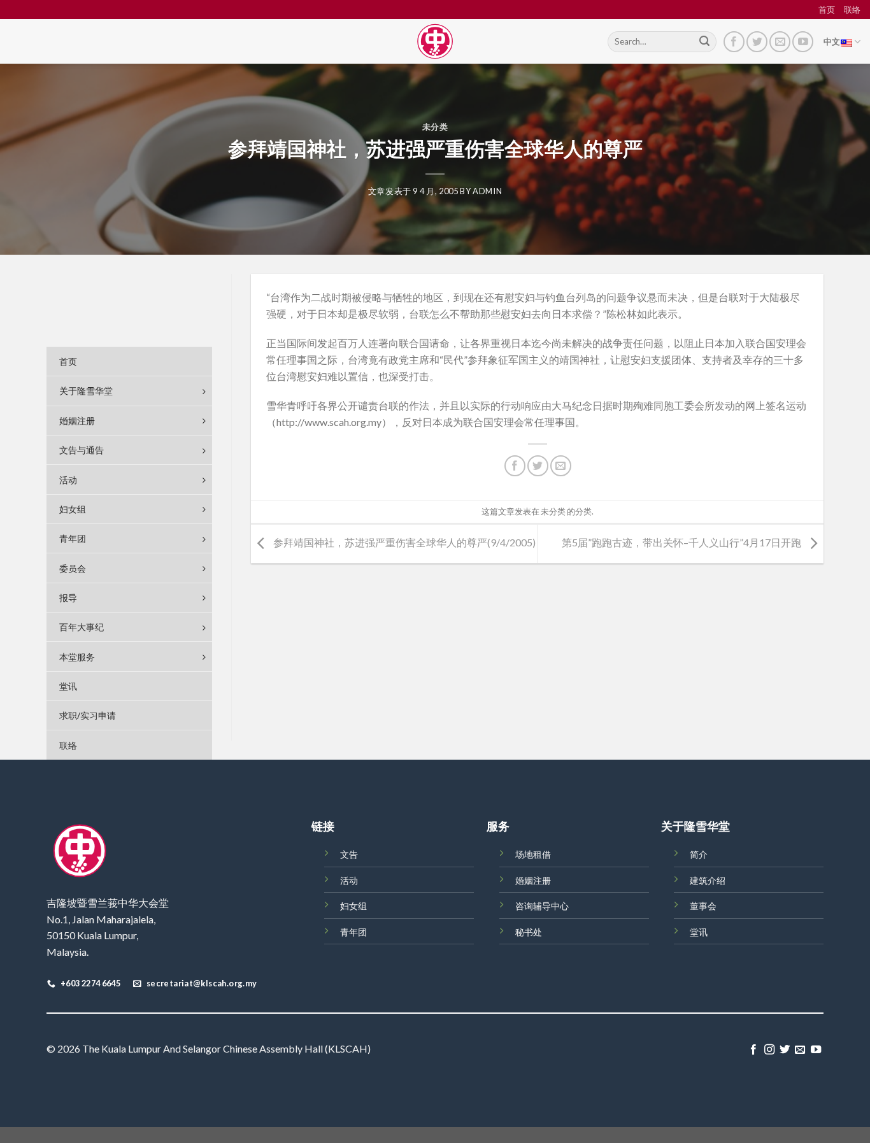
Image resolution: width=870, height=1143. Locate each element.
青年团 (353, 931)
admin (487, 191)
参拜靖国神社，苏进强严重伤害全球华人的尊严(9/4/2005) (403, 542)
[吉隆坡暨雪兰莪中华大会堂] (435, 41)
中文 (832, 41)
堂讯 (699, 931)
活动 (349, 880)
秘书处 (528, 931)
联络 (852, 9)
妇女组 (353, 905)
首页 (826, 9)
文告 (349, 854)
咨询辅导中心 (542, 905)
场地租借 (533, 854)
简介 (699, 854)
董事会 (703, 905)
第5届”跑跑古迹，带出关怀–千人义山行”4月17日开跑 (682, 542)
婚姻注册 (533, 880)
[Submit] (704, 42)
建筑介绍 (707, 880)
